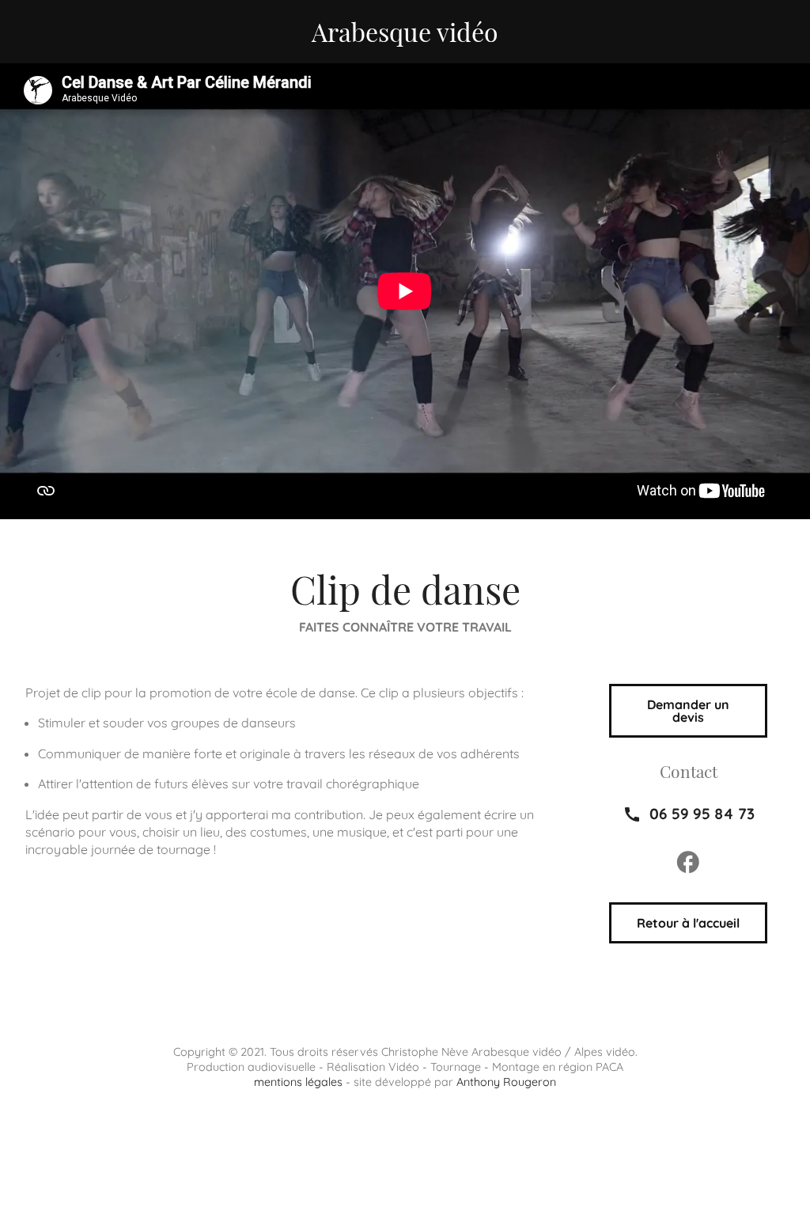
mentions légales (298, 1082)
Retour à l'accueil (688, 923)
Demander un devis (688, 710)
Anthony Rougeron (506, 1082)
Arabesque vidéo (405, 31)
